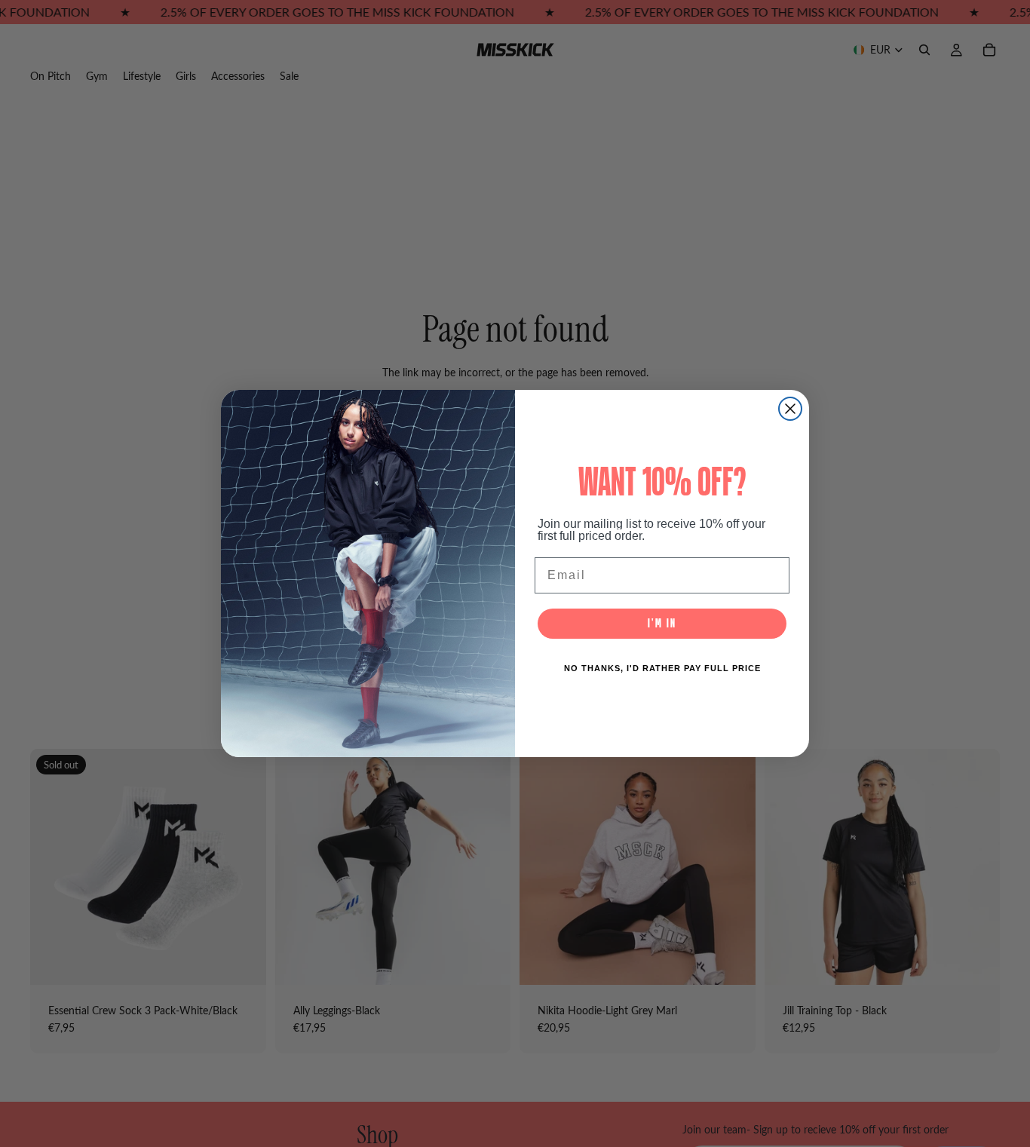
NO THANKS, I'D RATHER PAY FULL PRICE (662, 668)
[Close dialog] (790, 408)
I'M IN (662, 624)
